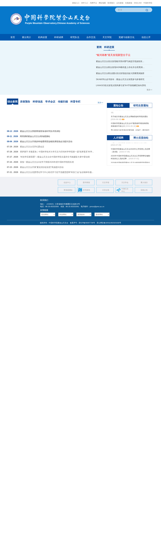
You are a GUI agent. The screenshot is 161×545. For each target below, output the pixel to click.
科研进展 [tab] (109, 47)
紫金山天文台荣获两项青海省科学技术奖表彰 (40, 133)
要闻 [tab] (99, 47)
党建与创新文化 (126, 37)
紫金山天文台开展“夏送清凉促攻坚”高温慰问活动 (42, 169)
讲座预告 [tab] (25, 101)
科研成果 (58, 37)
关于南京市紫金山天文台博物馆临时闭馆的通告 (129, 121)
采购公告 (144, 192)
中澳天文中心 (124, 192)
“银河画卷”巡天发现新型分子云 (113, 55)
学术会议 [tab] (50, 101)
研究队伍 (74, 37)
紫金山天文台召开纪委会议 (32, 148)
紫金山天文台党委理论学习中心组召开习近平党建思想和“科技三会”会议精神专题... (56, 174)
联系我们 (111, 3)
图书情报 (86, 184)
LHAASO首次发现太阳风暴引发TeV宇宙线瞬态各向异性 (121, 85)
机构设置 (42, 37)
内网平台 (93, 3)
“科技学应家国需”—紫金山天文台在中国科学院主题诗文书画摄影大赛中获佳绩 (55, 159)
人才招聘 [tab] (118, 145)
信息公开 (146, 37)
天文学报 (105, 184)
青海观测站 (68, 192)
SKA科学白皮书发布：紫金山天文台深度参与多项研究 (120, 79)
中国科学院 (147, 3)
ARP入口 (84, 3)
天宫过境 (105, 192)
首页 (12, 37)
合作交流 (90, 37)
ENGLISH (138, 3)
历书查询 (86, 192)
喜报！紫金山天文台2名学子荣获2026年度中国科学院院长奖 (47, 164)
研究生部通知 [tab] (140, 112)
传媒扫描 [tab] (63, 101)
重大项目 (144, 184)
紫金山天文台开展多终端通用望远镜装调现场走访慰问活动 (46, 143)
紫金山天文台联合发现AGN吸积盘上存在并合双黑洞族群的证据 (121, 67)
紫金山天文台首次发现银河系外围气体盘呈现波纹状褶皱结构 (121, 61)
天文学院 (107, 37)
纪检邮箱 (128, 3)
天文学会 (124, 184)
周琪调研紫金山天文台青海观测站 (35, 138)
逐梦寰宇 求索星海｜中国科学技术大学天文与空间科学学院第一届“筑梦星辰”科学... (57, 154)
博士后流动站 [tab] (140, 145)
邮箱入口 (75, 3)
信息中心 (67, 184)
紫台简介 (26, 37)
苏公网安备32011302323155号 (108, 224)
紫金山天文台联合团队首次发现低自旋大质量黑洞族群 (120, 73)
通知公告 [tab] (118, 112)
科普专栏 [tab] (75, 101)
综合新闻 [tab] (13, 101)
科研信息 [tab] (38, 101)
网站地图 (102, 3)
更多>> (149, 90)
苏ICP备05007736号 (87, 224)
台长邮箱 (119, 3)
